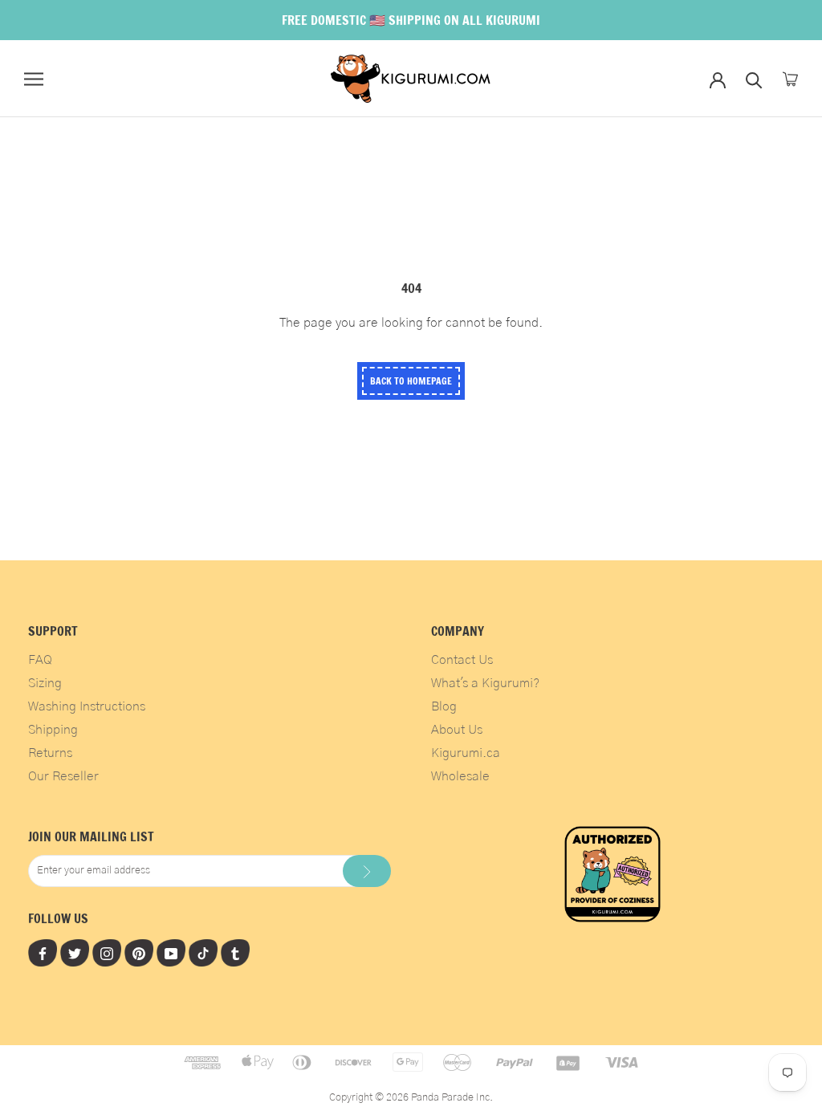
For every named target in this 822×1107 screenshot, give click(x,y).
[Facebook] (42, 952)
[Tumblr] (235, 952)
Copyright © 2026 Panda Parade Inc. (411, 1098)
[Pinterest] (138, 952)
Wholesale (460, 776)
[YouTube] (171, 952)
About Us (456, 729)
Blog (444, 706)
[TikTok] (203, 952)
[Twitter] (74, 952)
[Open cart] (790, 79)
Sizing (45, 683)
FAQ (40, 659)
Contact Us (462, 659)
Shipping (53, 729)
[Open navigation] (33, 79)
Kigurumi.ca (465, 753)
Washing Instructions (86, 706)
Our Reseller (63, 776)
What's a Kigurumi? (485, 683)
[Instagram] (106, 952)
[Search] (754, 79)
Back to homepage (411, 381)
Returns (50, 753)
